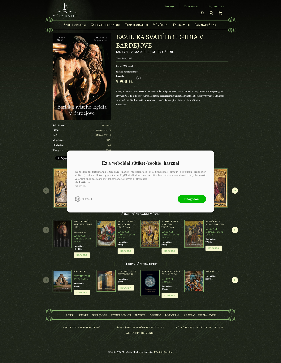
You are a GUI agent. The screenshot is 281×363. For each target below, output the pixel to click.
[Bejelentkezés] (202, 13)
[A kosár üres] (220, 13)
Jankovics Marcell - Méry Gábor (144, 52)
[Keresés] (211, 13)
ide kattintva (82, 182)
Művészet (128, 66)
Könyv (119, 66)
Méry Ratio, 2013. (124, 58)
